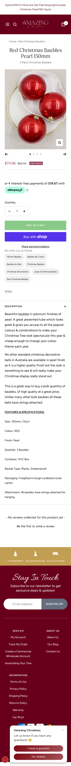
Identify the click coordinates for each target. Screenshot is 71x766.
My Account (18, 637)
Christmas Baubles (35, 264)
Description (13, 306)
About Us (53, 637)
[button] (35, 525)
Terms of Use (18, 681)
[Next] (64, 154)
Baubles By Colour (35, 256)
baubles (23, 314)
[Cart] (63, 24)
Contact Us (53, 651)
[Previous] (6, 154)
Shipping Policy (18, 696)
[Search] (15, 24)
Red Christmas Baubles (17, 279)
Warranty (18, 710)
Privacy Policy (18, 688)
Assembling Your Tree (18, 663)
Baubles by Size (14, 264)
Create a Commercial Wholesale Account (18, 654)
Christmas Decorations (17, 271)
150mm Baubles (14, 256)
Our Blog (53, 644)
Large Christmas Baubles (45, 271)
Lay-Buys (18, 717)
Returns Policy (18, 703)
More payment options (36, 246)
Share (8, 291)
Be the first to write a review (35, 526)
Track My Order (18, 644)
